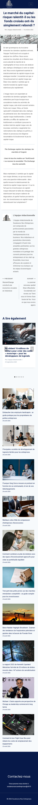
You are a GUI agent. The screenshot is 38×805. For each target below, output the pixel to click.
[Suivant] (32, 349)
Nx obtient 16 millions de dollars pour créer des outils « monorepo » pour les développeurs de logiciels (19, 352)
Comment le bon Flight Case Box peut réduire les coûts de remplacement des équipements (17, 741)
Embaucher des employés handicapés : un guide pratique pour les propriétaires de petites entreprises (18, 415)
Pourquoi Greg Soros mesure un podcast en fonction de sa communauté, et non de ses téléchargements (19, 486)
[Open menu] (31, 4)
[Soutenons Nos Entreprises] (9, 4)
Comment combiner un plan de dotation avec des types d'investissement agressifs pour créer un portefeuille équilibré (19, 557)
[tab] (14, 376)
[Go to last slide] (6, 349)
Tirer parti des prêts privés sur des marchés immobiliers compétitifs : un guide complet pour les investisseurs (19, 594)
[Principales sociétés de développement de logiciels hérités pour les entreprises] (19, 435)
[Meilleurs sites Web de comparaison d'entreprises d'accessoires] (19, 506)
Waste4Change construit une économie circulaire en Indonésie (10, 285)
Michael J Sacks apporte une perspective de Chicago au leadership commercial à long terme (19, 704)
